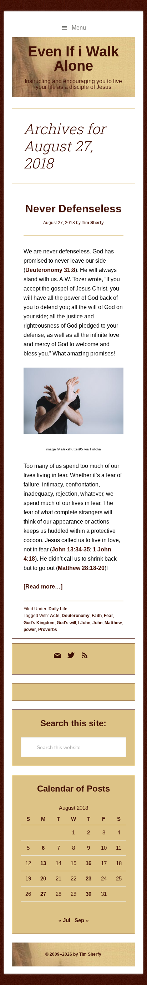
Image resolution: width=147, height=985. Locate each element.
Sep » (81, 920)
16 (88, 863)
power (30, 629)
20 (43, 878)
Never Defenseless (73, 208)
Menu (79, 28)
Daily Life (58, 608)
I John (84, 622)
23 (88, 878)
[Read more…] (43, 587)
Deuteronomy (76, 615)
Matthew (113, 622)
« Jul (64, 920)
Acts (55, 615)
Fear (108, 615)
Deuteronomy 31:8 (50, 270)
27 (43, 894)
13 (43, 863)
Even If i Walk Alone (73, 59)
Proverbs (47, 629)
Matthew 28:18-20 (81, 568)
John (97, 622)
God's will (66, 622)
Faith (97, 615)
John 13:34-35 (71, 549)
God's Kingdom (39, 622)
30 (88, 894)
